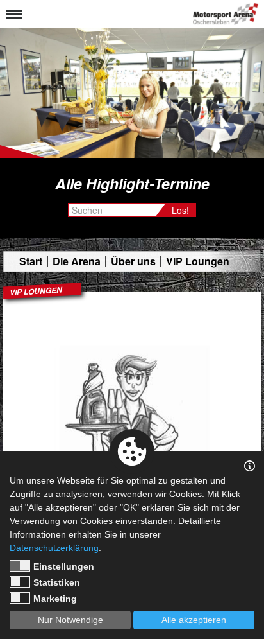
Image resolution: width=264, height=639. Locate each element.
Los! (180, 210)
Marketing (55, 598)
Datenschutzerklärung (54, 548)
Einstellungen (63, 566)
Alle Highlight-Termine (132, 183)
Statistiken (56, 582)
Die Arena (77, 261)
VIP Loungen (197, 261)
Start (30, 261)
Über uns (133, 261)
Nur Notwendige (70, 620)
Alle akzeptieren (193, 620)
